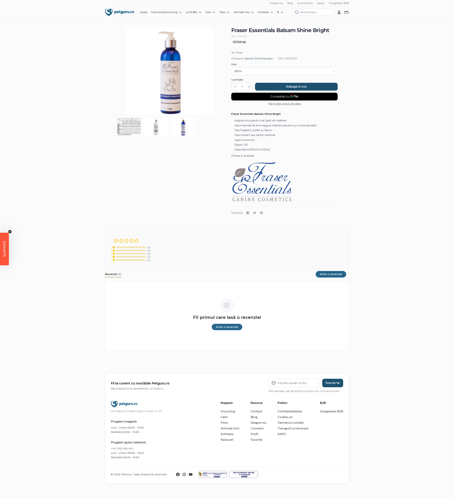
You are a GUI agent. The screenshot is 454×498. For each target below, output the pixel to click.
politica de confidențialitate (323, 391)
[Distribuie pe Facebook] (248, 213)
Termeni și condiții (291, 422)
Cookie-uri (285, 417)
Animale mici (230, 428)
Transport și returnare (293, 428)
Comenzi (257, 428)
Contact (256, 411)
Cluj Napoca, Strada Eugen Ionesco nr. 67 (136, 411)
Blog (290, 3)
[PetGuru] (119, 12)
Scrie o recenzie (331, 274)
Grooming (228, 411)
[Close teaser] (10, 231)
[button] (4, 249)
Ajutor (321, 3)
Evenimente (305, 3)
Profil (254, 434)
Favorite (256, 439)
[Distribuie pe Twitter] (255, 213)
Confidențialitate (290, 411)
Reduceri (227, 439)
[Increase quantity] (249, 86)
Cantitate (237, 79)
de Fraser (237, 52)
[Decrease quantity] (235, 86)
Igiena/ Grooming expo (258, 58)
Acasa (143, 12)
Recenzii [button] (113, 274)
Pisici (224, 422)
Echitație (227, 434)
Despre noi (276, 3)
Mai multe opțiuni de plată (284, 103)
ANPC (282, 434)
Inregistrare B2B (339, 3)
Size (234, 64)
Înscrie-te (333, 383)
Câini (224, 417)
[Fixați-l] (261, 213)
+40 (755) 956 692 (122, 448)
